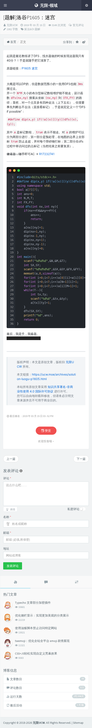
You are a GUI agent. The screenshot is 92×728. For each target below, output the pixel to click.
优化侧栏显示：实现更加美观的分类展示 (42, 615)
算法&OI (29, 29)
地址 (6, 548)
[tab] (15, 582)
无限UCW (12, 25)
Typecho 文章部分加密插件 (33, 603)
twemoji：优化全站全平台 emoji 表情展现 (42, 641)
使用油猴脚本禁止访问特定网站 (36, 628)
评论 (7, 478)
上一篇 (10, 459)
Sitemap (78, 723)
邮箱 (7, 533)
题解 (37, 29)
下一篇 (81, 459)
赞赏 (47, 431)
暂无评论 (78, 25)
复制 (79, 170)
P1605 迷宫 (30, 68)
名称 (7, 517)
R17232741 (47, 154)
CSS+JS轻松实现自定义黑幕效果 (36, 653)
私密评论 (73, 509)
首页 (13, 42)
